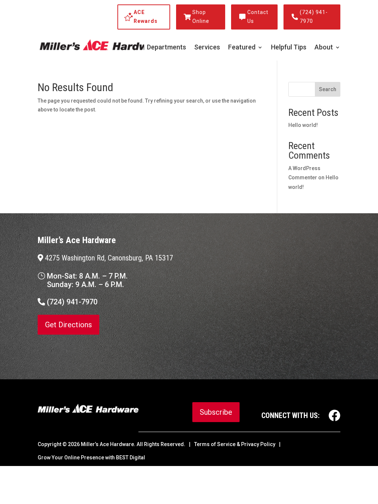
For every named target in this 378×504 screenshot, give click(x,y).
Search (327, 89)
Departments (166, 48)
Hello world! (303, 125)
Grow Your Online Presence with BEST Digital (91, 457)
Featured (241, 48)
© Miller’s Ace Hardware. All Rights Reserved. (123, 444)
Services (207, 48)
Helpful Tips (288, 48)
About (324, 48)
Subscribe (216, 412)
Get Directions (68, 324)
